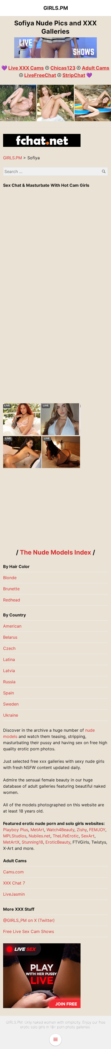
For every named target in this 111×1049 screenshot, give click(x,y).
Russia (9, 681)
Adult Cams (95, 68)
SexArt (87, 835)
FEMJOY (97, 829)
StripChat (73, 75)
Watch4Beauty (60, 829)
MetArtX (11, 842)
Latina (9, 659)
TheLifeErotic (66, 835)
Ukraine (10, 715)
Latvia (9, 670)
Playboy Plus (15, 829)
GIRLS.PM (55, 8)
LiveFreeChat (40, 75)
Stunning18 (32, 842)
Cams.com (13, 871)
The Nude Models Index (55, 552)
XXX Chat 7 (14, 883)
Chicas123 (62, 68)
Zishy (82, 829)
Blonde (10, 577)
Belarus (10, 637)
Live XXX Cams (26, 68)
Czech (9, 648)
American (12, 626)
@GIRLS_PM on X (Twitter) (29, 920)
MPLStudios (14, 835)
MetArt (37, 829)
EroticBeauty (57, 842)
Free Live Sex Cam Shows (28, 931)
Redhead (11, 599)
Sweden (11, 704)
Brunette (11, 588)
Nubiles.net (39, 835)
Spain (8, 692)
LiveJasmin (14, 894)
